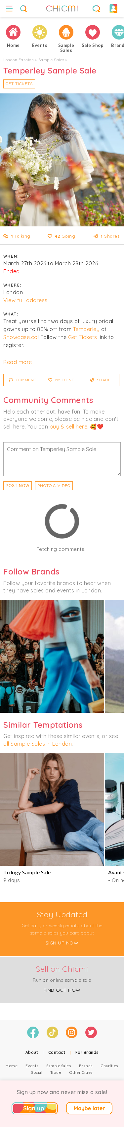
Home (12, 1065)
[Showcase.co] (52, 656)
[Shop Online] (92, 32)
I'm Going (64, 379)
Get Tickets (19, 83)
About (31, 1052)
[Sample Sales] (66, 32)
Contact (56, 1052)
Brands (86, 1065)
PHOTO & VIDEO (53, 485)
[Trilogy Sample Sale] (52, 809)
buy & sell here (69, 426)
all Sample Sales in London (37, 743)
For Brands (87, 1052)
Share (103, 379)
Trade (56, 1072)
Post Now (17, 485)
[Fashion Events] (39, 32)
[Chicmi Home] (13, 32)
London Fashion (18, 59)
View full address (25, 300)
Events (32, 1065)
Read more (17, 362)
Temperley (86, 329)
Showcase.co (20, 337)
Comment (25, 379)
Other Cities (81, 1072)
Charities (109, 1065)
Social (36, 1072)
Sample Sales (51, 59)
